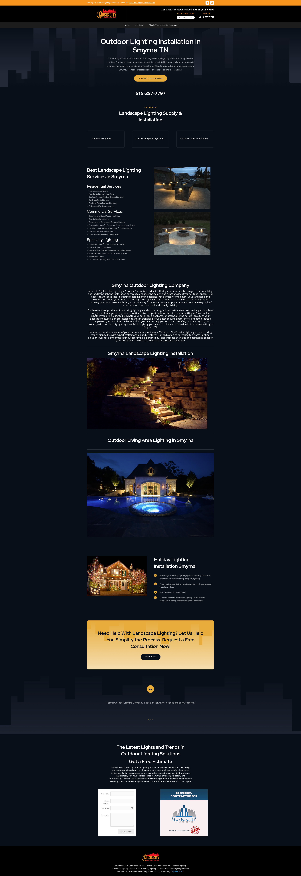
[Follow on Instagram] (212, 3)
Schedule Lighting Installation (150, 78)
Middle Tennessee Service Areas (163, 25)
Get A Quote (150, 657)
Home (126, 25)
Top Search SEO (177, 871)
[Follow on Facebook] (207, 3)
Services (139, 25)
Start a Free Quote (185, 17)
